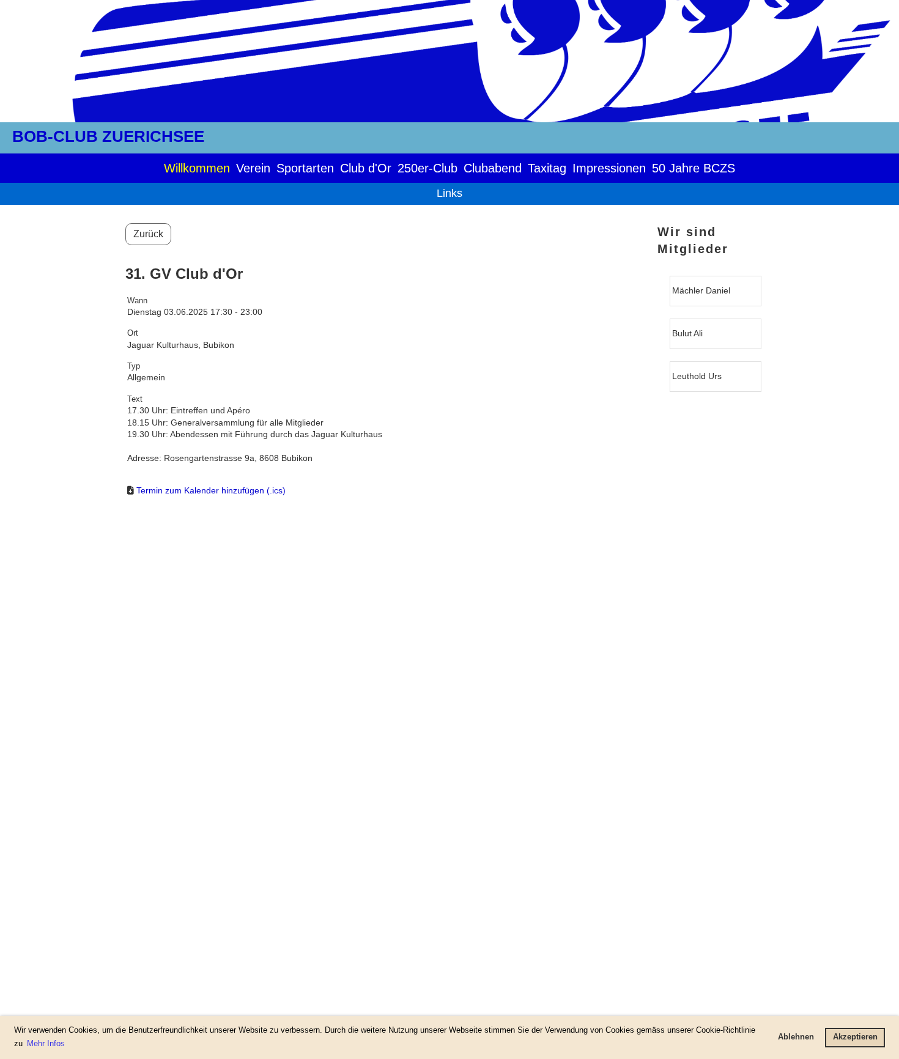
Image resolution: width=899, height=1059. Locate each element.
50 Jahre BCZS (693, 168)
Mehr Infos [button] (46, 1043)
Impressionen (609, 168)
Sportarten (305, 168)
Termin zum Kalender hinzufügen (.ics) (211, 490)
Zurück (148, 234)
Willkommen (197, 168)
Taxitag (547, 168)
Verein (253, 168)
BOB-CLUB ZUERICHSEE (108, 136)
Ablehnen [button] (796, 1037)
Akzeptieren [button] (855, 1037)
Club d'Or (365, 168)
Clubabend (493, 168)
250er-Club (427, 168)
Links (449, 193)
